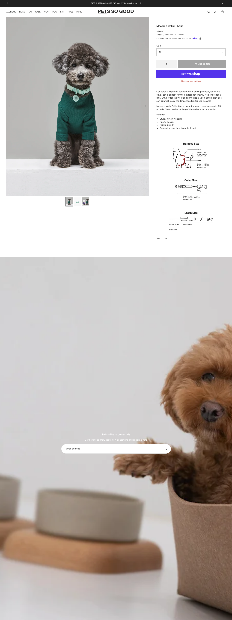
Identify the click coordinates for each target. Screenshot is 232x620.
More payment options (191, 81)
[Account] (215, 11)
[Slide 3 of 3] (85, 201)
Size (158, 45)
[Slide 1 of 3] (69, 201)
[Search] (208, 11)
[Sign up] (166, 449)
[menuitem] (79, 11)
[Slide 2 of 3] (77, 201)
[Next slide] (145, 106)
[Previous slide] (9, 106)
